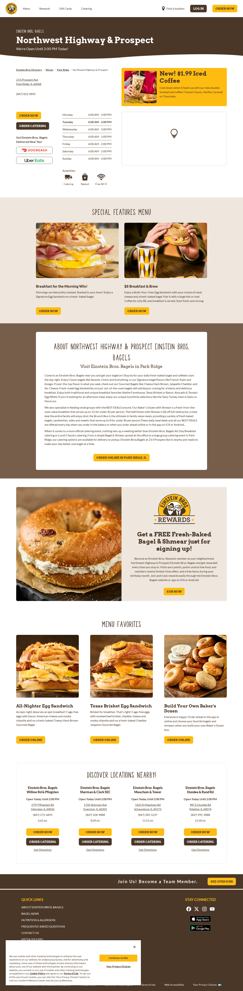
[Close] (134, 947)
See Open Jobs (222, 881)
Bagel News (30, 913)
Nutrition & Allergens (38, 920)
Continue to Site (118, 958)
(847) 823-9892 (26, 94)
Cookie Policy (37, 973)
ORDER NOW (48, 311)
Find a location (175, 8)
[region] (174, 138)
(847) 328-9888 (95, 814)
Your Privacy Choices (205, 984)
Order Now (224, 8)
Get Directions (43, 849)
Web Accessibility (174, 984)
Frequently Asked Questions (43, 926)
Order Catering (32, 126)
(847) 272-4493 (42, 814)
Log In (198, 8)
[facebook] (188, 908)
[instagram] (204, 908)
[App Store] (200, 919)
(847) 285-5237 (147, 814)
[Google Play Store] (200, 928)
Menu (26, 8)
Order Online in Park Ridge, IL (121, 457)
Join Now (174, 591)
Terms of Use (148, 984)
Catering (86, 8)
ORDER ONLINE (30, 740)
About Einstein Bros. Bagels (42, 907)
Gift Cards (65, 8)
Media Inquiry (32, 939)
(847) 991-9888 (200, 814)
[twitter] (196, 908)
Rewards (44, 8)
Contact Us (30, 932)
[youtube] (212, 908)
